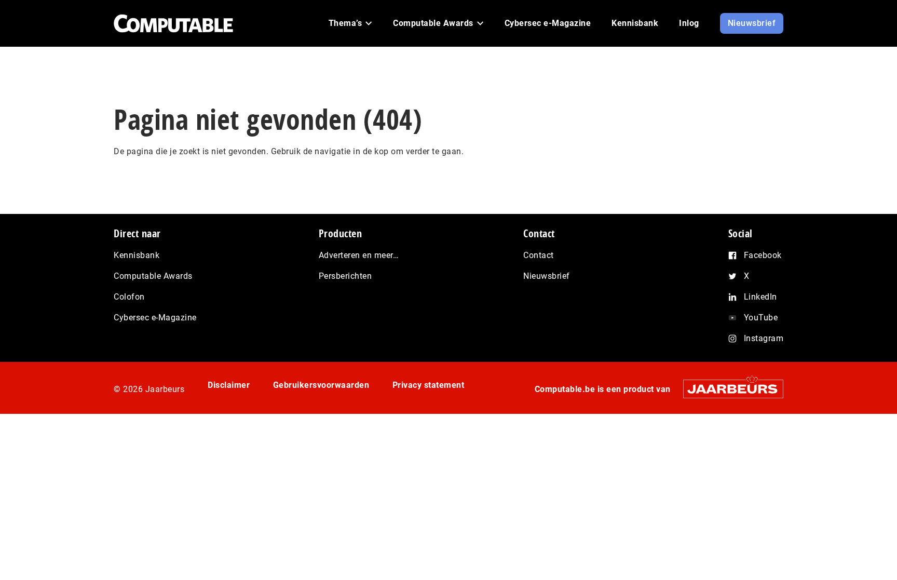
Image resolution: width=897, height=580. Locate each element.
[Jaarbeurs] (728, 389)
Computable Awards (153, 276)
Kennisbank (136, 255)
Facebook (763, 255)
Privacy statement (428, 385)
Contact (538, 255)
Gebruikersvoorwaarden (321, 385)
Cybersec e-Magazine (155, 317)
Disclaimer (229, 385)
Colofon (129, 297)
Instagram (764, 338)
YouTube (761, 317)
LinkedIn (760, 297)
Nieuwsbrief (546, 276)
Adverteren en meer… (359, 255)
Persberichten (345, 276)
